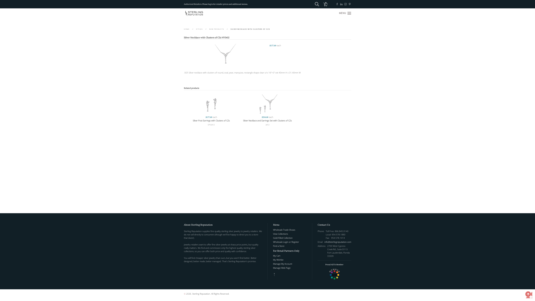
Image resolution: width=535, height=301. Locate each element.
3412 (267, 125)
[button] (345, 13)
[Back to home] (194, 13)
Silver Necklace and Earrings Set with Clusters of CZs (267, 120)
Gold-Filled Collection (283, 237)
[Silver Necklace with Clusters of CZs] (225, 54)
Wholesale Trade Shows (284, 229)
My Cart (276, 255)
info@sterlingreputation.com (337, 242)
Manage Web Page (281, 267)
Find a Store (278, 246)
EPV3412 (211, 125)
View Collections (280, 233)
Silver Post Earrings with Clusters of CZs (211, 120)
